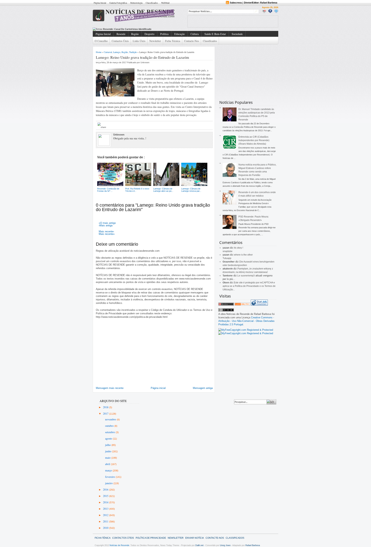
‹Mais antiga (105, 225)
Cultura (195, 34)
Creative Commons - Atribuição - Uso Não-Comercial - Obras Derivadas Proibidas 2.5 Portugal (246, 321)
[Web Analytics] (242, 304)
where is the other (243, 254)
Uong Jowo (225, 545)
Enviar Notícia (194, 538)
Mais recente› (106, 231)
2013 (106, 508)
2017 (106, 413)
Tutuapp (227, 258)
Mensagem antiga (203, 388)
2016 (106, 489)
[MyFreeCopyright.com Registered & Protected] (245, 329)
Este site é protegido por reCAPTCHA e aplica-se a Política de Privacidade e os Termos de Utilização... (249, 286)
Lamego (116, 52)
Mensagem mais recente (109, 388)
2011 (106, 521)
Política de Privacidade (151, 538)
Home (98, 52)
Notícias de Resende (119, 545)
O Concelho (101, 41)
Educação (179, 34)
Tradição (133, 52)
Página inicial (158, 388)
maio (108, 457)
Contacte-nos (191, 41)
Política (164, 34)
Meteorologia (136, 2)
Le (239, 275)
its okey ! (238, 247)
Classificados (152, 2)
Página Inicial (100, 2)
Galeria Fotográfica (118, 2)
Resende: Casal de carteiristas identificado (127, 29)
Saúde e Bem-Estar (215, 34)
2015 (106, 496)
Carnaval (108, 52)
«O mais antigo (107, 223)
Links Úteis (139, 41)
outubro (109, 426)
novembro (111, 419)
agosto (109, 438)
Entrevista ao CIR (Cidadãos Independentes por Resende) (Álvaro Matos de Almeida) (253, 140)
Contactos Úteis (120, 41)
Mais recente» (107, 234)
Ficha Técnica (172, 41)
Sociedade (237, 34)
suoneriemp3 (248, 275)
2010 (106, 528)
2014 (106, 502)
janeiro (109, 483)
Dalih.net (199, 545)
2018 (106, 407)
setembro (110, 432)
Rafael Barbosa (252, 545)
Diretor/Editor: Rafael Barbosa (260, 2)
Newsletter (155, 41)
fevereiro (110, 477)
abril (108, 464)
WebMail (165, 2)
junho (108, 451)
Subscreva (236, 2)
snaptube (227, 251)
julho (108, 445)
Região (135, 34)
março (109, 470)
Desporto (149, 34)
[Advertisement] (233, 21)
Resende (121, 34)
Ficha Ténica (103, 538)
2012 (106, 515)
